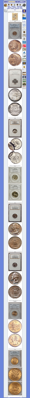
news (8, 6)
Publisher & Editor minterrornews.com (5, 11)
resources (17, 8)
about (8, 8)
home (21, 8)
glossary (9, 7)
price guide (19, 7)
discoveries (20, 6)
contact (12, 8)
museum (14, 7)
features (13, 6)
